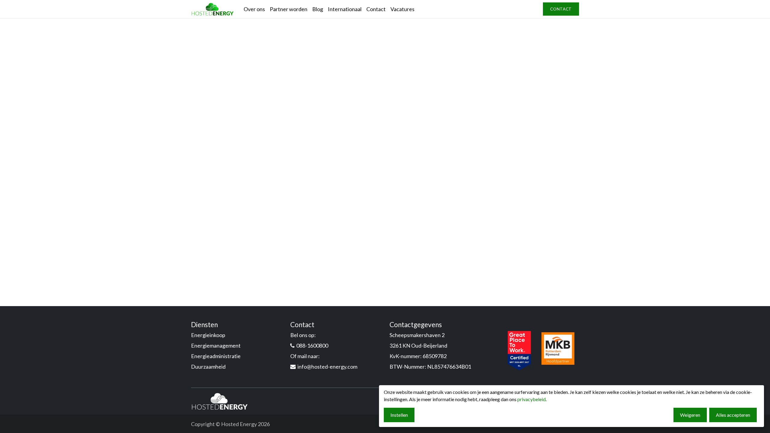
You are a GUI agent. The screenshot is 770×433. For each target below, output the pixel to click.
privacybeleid (531, 399)
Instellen (399, 415)
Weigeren (690, 415)
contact (561, 9)
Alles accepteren (733, 415)
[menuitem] (254, 9)
